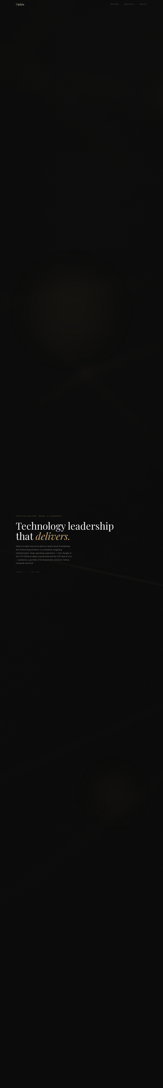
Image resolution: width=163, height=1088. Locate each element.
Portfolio (129, 4)
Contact (143, 4)
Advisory (114, 4)
